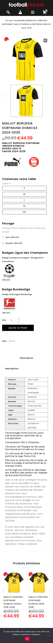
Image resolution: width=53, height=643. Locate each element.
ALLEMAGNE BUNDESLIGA (25, 20)
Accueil (9, 20)
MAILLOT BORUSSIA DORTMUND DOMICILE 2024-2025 (25, 532)
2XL (24, 212)
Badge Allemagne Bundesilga (17, 294)
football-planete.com (20, 538)
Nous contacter (28, 544)
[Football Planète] (26, 5)
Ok (27, 639)
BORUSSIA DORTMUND (18, 510)
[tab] (26, 358)
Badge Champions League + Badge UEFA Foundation (22, 259)
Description (26, 358)
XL (24, 206)
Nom (12, 237)
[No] (49, 635)
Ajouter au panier (17, 327)
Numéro (13, 243)
